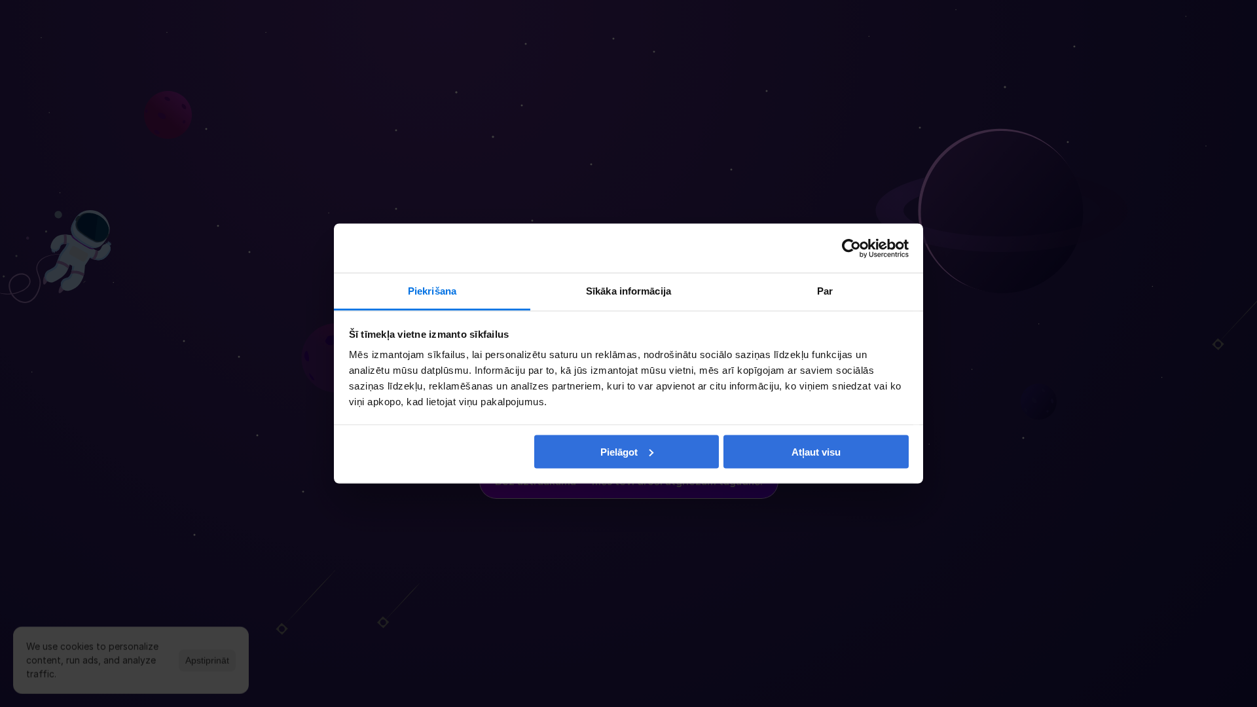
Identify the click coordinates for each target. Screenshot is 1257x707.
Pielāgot (619, 451)
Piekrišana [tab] (432, 291)
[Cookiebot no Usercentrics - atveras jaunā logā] (851, 248)
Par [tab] (825, 291)
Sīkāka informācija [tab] (628, 291)
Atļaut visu (816, 451)
